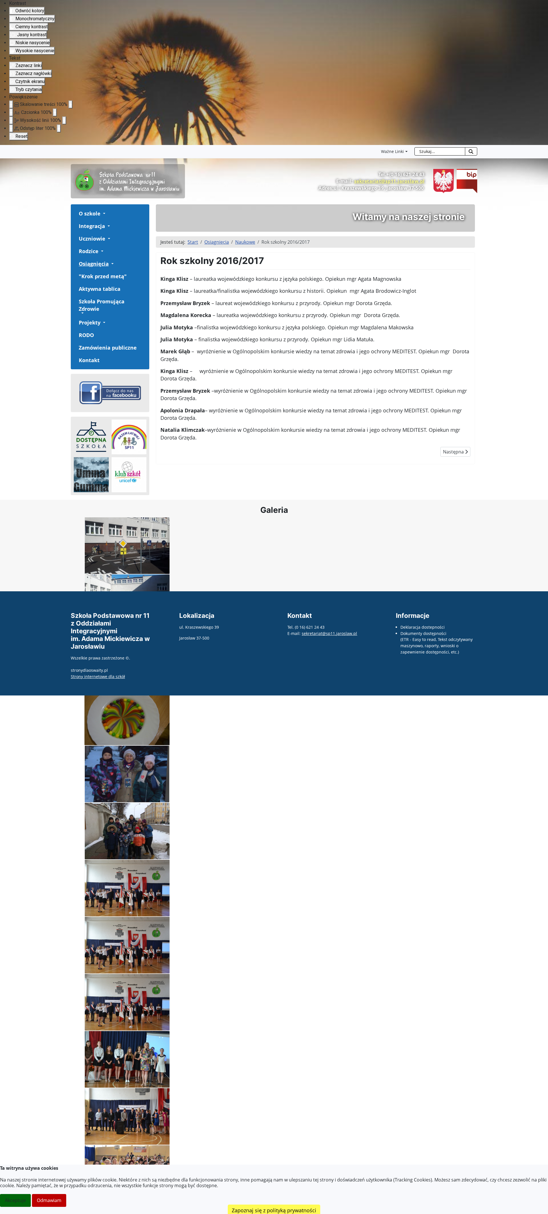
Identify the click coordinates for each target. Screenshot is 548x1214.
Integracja (92, 226)
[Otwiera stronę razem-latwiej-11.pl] (129, 437)
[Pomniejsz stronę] (11, 104)
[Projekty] (103, 322)
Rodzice (88, 251)
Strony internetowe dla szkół (98, 676)
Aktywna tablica (99, 288)
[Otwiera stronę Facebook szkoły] (110, 392)
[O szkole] (103, 213)
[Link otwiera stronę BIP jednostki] (465, 181)
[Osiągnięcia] (112, 263)
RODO (86, 335)
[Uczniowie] (108, 238)
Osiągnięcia (94, 263)
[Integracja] (108, 226)
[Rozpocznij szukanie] (471, 151)
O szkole (89, 213)
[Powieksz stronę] (70, 104)
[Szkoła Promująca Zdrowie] (82, 313)
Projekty (89, 322)
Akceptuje (15, 1200)
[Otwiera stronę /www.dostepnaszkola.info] (91, 437)
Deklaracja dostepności (422, 627)
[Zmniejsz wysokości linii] (11, 120)
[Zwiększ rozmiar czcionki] (55, 112)
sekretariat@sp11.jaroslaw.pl (389, 181)
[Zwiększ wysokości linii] (64, 120)
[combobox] (439, 151)
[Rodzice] (101, 251)
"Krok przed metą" (103, 276)
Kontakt (89, 360)
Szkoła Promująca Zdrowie (101, 305)
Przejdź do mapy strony (4, 149)
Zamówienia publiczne (108, 347)
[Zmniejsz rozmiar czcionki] (11, 112)
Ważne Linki (392, 151)
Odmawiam (49, 1200)
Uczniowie (92, 238)
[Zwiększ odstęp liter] (59, 128)
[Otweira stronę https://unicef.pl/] (129, 474)
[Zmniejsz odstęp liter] (11, 128)
